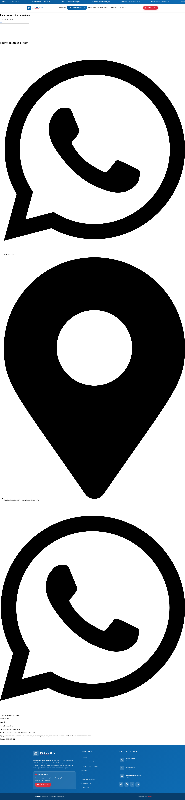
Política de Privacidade (88, 779)
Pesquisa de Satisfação (77, 7)
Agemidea (149, 796)
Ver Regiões (44, 784)
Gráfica (114, 7)
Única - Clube (151, 7)
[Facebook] (121, 784)
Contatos (84, 775)
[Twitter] (132, 784)
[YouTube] (137, 784)
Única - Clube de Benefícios (98, 7)
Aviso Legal (85, 787)
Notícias (62, 7)
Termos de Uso (86, 783)
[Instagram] (126, 784)
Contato (123, 7)
